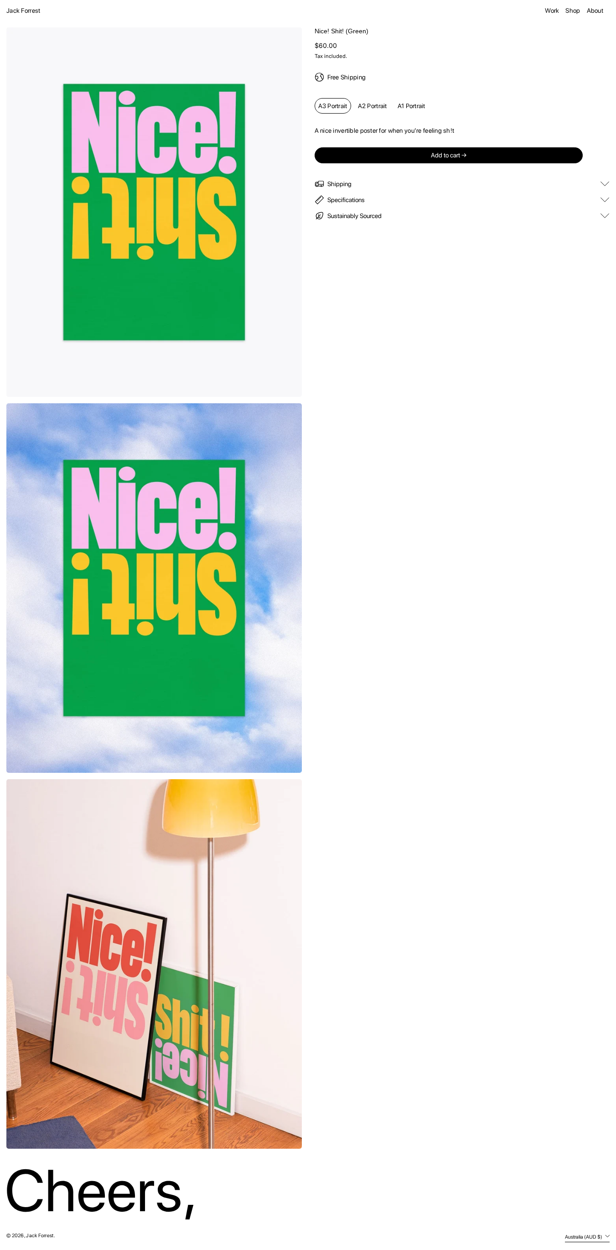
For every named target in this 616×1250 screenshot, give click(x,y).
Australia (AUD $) (584, 1237)
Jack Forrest (23, 10)
